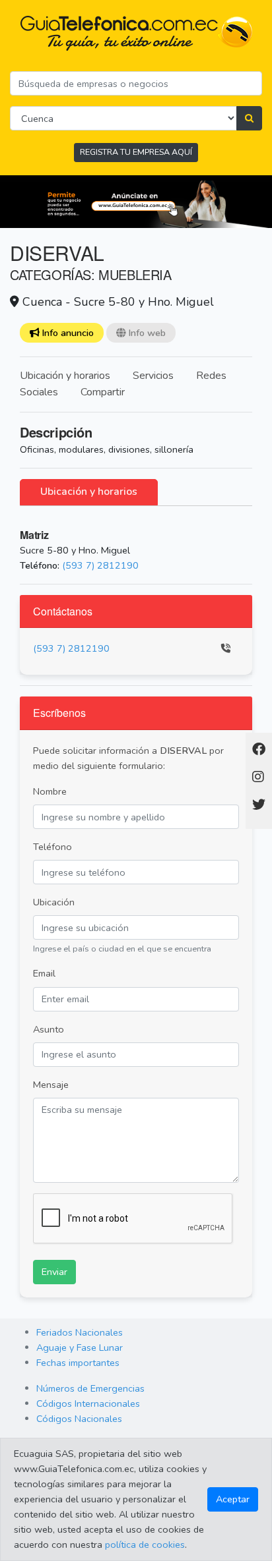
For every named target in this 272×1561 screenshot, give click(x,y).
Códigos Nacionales (79, 1418)
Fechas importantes (77, 1362)
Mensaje (51, 1084)
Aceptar (233, 1499)
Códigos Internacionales (88, 1403)
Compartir (103, 392)
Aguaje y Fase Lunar (79, 1347)
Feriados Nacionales (79, 1332)
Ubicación (54, 902)
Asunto (48, 1029)
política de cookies (145, 1544)
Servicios (153, 375)
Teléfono (52, 846)
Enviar (54, 1271)
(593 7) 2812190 (100, 565)
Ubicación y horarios (65, 375)
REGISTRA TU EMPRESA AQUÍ (136, 151)
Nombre (50, 791)
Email (44, 973)
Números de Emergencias (90, 1388)
